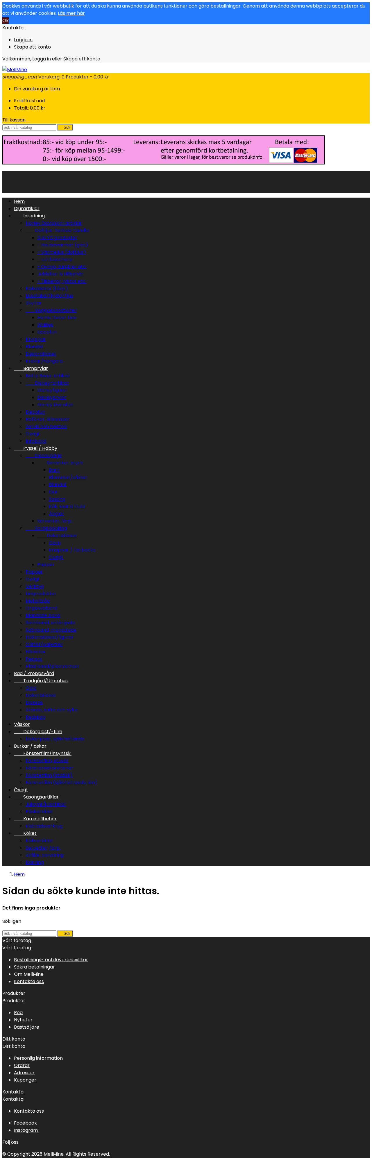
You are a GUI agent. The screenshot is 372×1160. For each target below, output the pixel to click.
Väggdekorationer (51, 310)
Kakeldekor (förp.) (47, 288)
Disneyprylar (51, 397)
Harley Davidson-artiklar (54, 223)
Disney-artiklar (47, 382)
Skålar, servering (44, 855)
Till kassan (16, 120)
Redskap (35, 717)
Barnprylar (31, 368)
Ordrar (22, 1065)
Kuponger (25, 1080)
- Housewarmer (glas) (62, 244)
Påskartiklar (39, 811)
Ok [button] (5, 20)
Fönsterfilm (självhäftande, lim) (61, 782)
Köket (25, 833)
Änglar (56, 513)
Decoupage (44, 455)
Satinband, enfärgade (50, 622)
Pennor (34, 659)
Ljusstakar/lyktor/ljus (49, 295)
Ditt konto (13, 1039)
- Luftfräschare (54, 259)
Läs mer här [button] (71, 13)
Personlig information (38, 1058)
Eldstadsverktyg (44, 826)
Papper (45, 564)
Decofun (47, 332)
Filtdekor (36, 651)
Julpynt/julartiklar (46, 804)
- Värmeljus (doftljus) (61, 252)
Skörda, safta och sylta (52, 709)
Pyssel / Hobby (35, 448)
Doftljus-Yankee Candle (57, 230)
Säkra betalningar (34, 967)
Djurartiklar (27, 208)
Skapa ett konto (32, 47)
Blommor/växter (68, 477)
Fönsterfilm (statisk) (49, 775)
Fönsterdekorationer (49, 768)
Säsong (57, 499)
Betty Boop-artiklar (48, 375)
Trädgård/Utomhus (41, 680)
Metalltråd (38, 600)
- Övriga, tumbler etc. (62, 266)
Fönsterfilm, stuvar (47, 760)
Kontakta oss (29, 981)
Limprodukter (41, 593)
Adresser (24, 1072)
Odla (31, 688)
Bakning (35, 862)
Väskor (22, 724)
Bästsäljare (26, 1027)
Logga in (23, 39)
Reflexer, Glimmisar (48, 419)
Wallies (45, 324)
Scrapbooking (46, 528)
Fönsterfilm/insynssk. (42, 753)
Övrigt (33, 433)
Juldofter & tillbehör (60, 274)
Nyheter (23, 1019)
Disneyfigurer (52, 390)
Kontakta (13, 27)
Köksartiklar (39, 840)
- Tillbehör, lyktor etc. (61, 281)
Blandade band (43, 615)
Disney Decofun (55, 404)
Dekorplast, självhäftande (55, 738)
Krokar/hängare (44, 361)
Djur (53, 491)
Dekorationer (41, 353)
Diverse (34, 702)
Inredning (29, 215)
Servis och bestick (46, 426)
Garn (54, 542)
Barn (54, 470)
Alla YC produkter (57, 237)
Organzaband (41, 608)
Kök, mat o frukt (67, 506)
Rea (18, 1012)
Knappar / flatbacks (72, 550)
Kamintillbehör (35, 818)
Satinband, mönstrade (51, 629)
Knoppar (36, 339)
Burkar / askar (30, 746)
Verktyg (35, 586)
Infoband (36, 441)
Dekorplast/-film (38, 731)
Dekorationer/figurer (50, 637)
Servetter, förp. (54, 521)
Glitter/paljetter (44, 644)
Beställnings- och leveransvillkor (51, 959)
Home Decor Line (56, 317)
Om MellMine (29, 974)
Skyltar (34, 303)
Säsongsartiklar (36, 797)
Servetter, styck (60, 462)
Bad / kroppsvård (34, 673)
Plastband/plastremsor (53, 666)
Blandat (34, 346)
